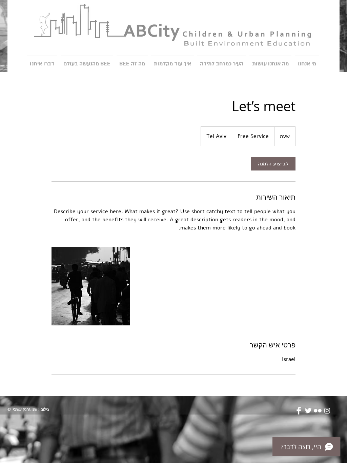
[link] (273, 163)
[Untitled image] (91, 286)
